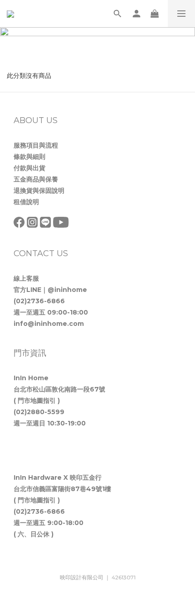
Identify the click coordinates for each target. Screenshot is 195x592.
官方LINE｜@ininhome (50, 290)
